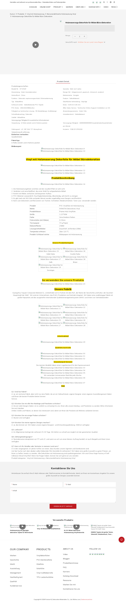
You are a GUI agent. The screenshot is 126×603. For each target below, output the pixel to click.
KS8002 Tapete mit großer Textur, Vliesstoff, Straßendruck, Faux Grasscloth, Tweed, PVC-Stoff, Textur (103, 533)
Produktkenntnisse (70, 563)
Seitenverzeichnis (86, 599)
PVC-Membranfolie (44, 560)
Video (65, 554)
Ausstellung (15, 568)
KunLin (12, 14)
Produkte (21, 14)
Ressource (67, 580)
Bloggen (66, 559)
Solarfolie (40, 568)
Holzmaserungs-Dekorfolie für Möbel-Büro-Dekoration (32, 16)
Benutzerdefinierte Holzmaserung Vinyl (61, 14)
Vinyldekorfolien (43, 555)
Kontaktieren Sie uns (71, 589)
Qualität (13, 581)
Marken (13, 555)
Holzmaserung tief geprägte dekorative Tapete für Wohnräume (21, 531)
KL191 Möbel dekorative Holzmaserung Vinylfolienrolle (74, 531)
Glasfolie (40, 564)
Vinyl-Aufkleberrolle (45, 573)
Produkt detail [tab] (63, 81)
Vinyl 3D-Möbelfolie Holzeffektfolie (48, 529)
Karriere (66, 571)
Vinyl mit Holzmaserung (35, 14)
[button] (116, 7)
